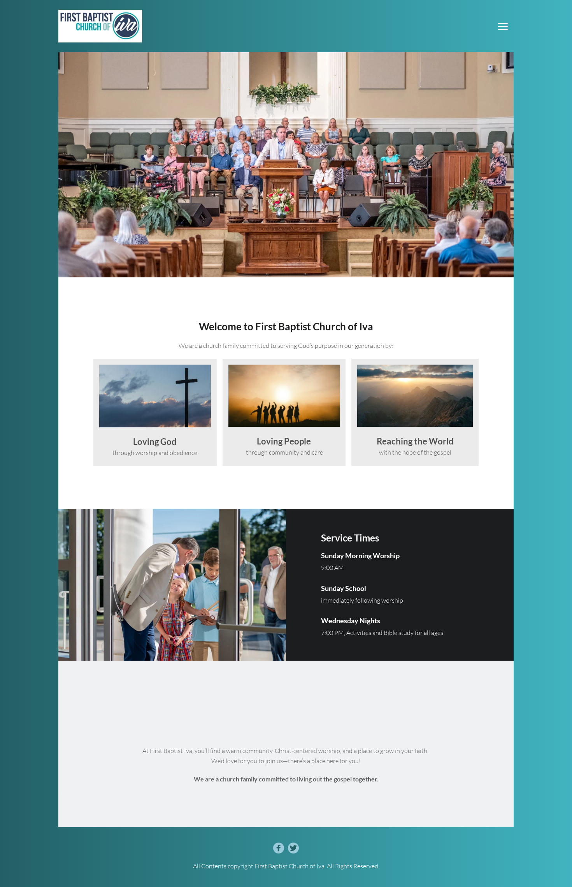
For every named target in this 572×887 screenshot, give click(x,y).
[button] (503, 26)
